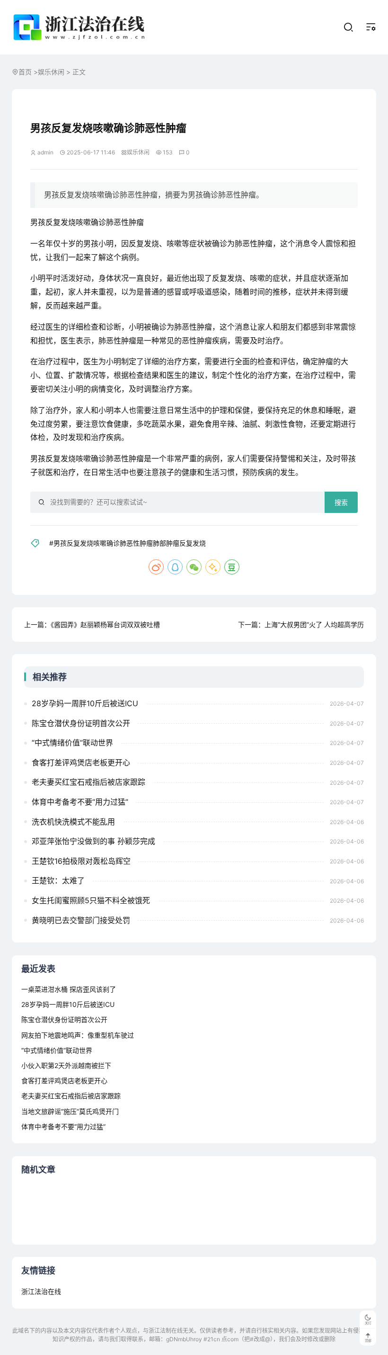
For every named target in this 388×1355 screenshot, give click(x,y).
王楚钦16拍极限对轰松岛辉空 (81, 861)
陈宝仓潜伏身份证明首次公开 (81, 723)
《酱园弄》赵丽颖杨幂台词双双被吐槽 (105, 624)
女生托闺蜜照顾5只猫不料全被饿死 (91, 900)
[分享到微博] (156, 566)
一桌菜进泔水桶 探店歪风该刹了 (68, 989)
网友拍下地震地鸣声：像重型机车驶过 (77, 1035)
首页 (25, 72)
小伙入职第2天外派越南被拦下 (66, 1065)
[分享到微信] (194, 566)
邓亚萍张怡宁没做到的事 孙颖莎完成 (93, 841)
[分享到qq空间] (212, 566)
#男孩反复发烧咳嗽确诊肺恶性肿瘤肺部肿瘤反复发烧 (127, 543)
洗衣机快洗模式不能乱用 (73, 821)
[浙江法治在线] (81, 27)
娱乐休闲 (51, 72)
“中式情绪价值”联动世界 (72, 742)
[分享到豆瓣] (231, 566)
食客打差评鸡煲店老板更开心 (81, 762)
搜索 (341, 502)
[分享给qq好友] (175, 566)
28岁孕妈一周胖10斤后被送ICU (85, 703)
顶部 (368, 1340)
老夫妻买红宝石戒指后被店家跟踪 (88, 782)
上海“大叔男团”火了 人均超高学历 (314, 624)
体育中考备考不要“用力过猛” (80, 802)
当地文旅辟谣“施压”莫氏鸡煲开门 (70, 1111)
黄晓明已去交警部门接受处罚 (81, 920)
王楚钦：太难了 (58, 880)
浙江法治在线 (41, 1291)
